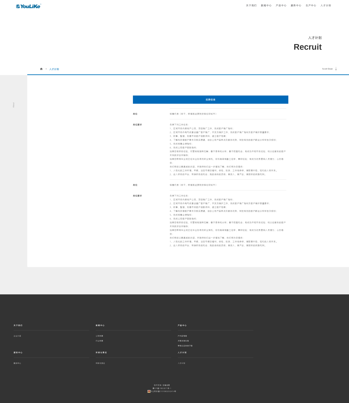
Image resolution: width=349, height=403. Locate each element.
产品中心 (281, 5)
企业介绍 (17, 336)
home (41, 68)
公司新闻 (99, 336)
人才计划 (326, 5)
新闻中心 (266, 5)
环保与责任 (100, 363)
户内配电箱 (182, 336)
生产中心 (311, 5)
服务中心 (296, 5)
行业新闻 (99, 341)
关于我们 (251, 5)
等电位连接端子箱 (185, 345)
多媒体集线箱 (183, 341)
